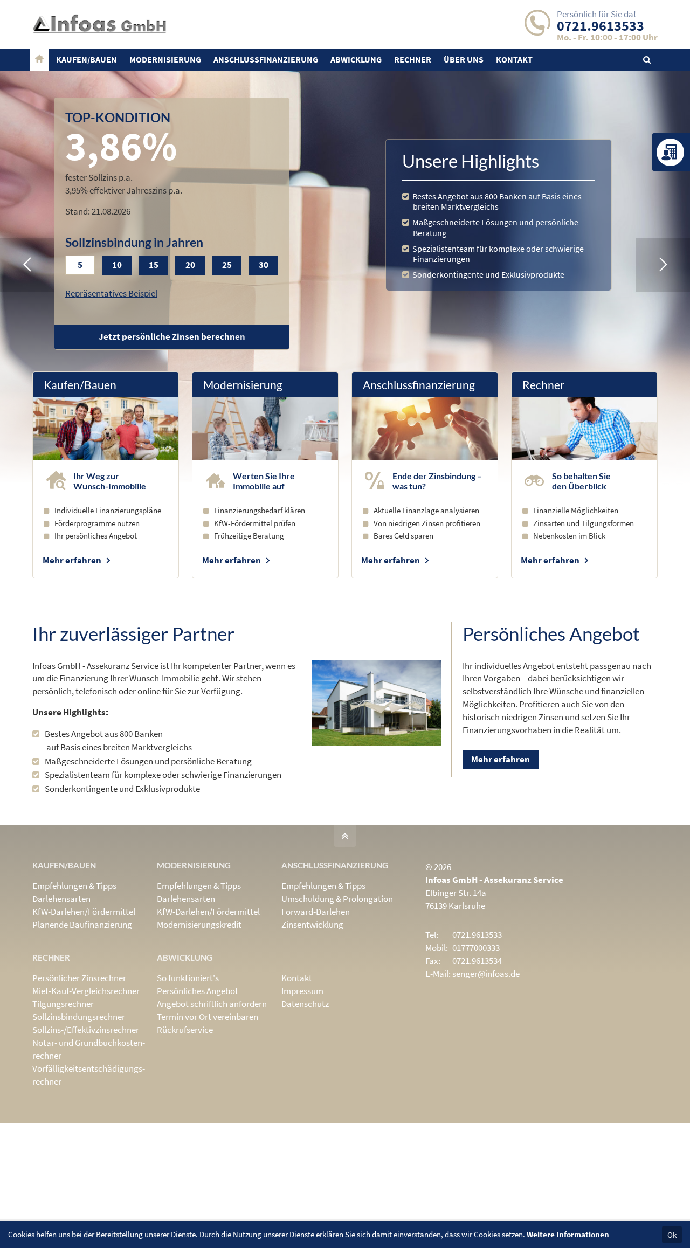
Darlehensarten (61, 899)
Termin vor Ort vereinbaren (207, 1017)
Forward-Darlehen (315, 912)
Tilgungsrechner (63, 1004)
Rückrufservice (185, 1030)
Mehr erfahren (72, 560)
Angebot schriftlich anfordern (212, 1004)
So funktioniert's (188, 978)
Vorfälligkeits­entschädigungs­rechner (88, 1075)
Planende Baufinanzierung (82, 924)
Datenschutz (305, 1004)
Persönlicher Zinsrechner (79, 978)
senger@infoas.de (486, 974)
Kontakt (296, 978)
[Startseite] (39, 60)
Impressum (302, 991)
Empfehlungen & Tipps (74, 886)
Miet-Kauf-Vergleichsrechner (86, 991)
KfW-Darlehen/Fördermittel (83, 912)
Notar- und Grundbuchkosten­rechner (88, 1049)
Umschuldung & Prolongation (337, 899)
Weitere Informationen (568, 1234)
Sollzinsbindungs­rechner (78, 1017)
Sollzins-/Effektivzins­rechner (85, 1030)
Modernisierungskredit (199, 924)
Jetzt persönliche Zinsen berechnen (172, 336)
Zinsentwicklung (312, 924)
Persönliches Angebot (197, 991)
